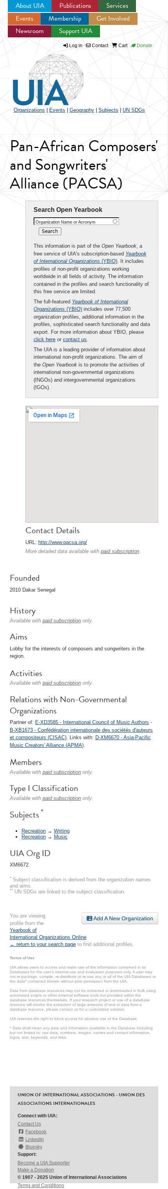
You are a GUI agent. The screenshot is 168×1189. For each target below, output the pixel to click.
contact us (75, 339)
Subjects (108, 110)
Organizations (29, 110)
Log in (75, 45)
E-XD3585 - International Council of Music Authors (92, 722)
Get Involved (113, 18)
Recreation (33, 831)
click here (44, 339)
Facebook (35, 1131)
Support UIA (75, 31)
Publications (75, 6)
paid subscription (120, 551)
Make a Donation (36, 1170)
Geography (82, 110)
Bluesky (33, 1147)
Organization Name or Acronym (65, 222)
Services (117, 6)
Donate (144, 45)
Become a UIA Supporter (44, 1163)
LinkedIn (34, 1139)
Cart (122, 45)
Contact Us (29, 1124)
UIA (39, 75)
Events (24, 18)
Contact (99, 45)
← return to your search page (43, 944)
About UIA (30, 6)
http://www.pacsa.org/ (62, 542)
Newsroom (30, 31)
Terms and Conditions (41, 1185)
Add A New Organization (122, 918)
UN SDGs (134, 110)
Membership (64, 18)
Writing (62, 831)
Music (61, 837)
